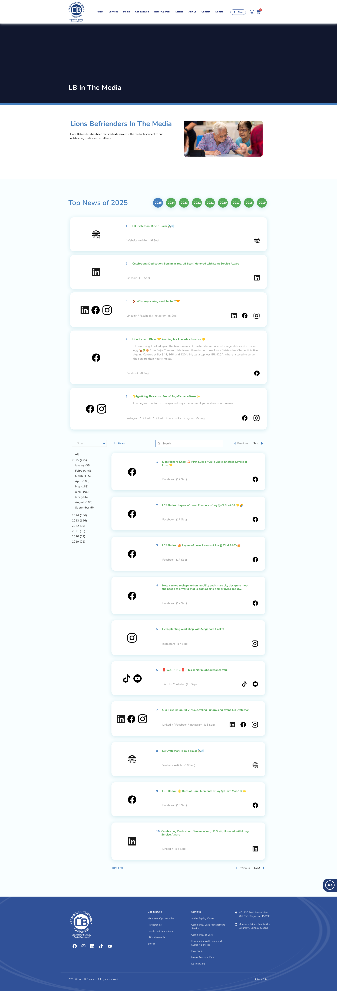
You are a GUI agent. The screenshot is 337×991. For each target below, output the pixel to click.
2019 (262, 203)
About (100, 11)
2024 (171, 203)
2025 (158, 203)
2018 (249, 203)
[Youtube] (109, 946)
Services (113, 11)
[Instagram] (83, 946)
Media (126, 11)
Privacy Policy (262, 979)
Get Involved (142, 11)
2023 (184, 203)
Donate (219, 11)
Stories (179, 11)
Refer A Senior (162, 11)
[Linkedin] (92, 946)
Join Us (192, 11)
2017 (236, 203)
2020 (223, 203)
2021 (210, 203)
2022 (197, 203)
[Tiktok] (101, 946)
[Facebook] (74, 946)
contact (205, 11)
